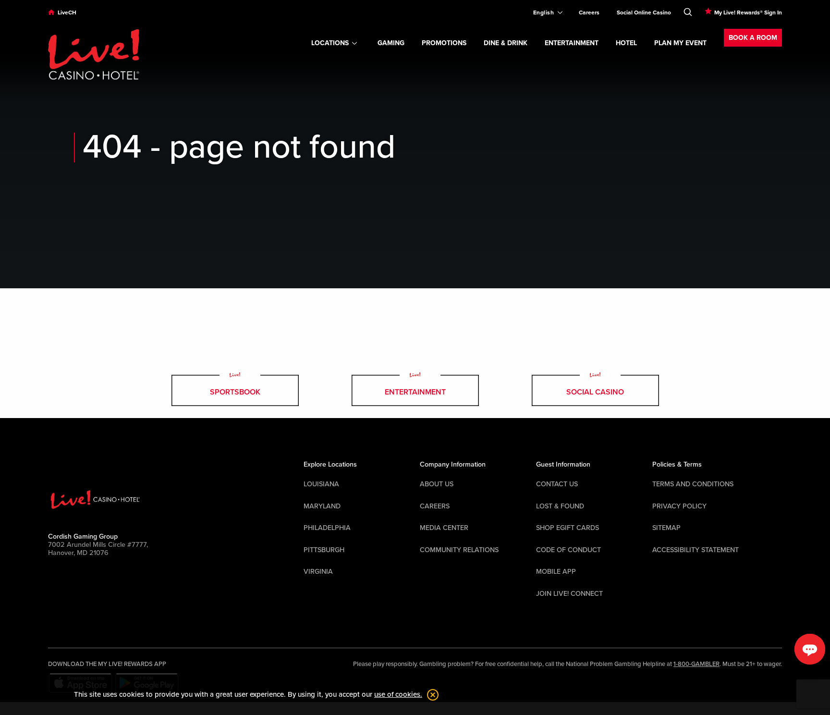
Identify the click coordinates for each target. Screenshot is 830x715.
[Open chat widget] (809, 649)
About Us (436, 484)
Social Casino (595, 392)
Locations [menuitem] (330, 43)
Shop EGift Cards (567, 528)
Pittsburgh (324, 550)
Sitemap (666, 528)
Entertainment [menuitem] (571, 43)
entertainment (415, 392)
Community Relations (459, 550)
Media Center (444, 528)
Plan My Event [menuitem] (680, 43)
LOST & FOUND (560, 506)
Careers (435, 506)
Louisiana (321, 484)
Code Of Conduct (568, 550)
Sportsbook (235, 392)
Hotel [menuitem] (626, 43)
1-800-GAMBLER (696, 664)
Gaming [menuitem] (391, 43)
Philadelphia (327, 528)
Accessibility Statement (695, 550)
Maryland (322, 506)
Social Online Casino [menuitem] (644, 12)
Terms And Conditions (692, 484)
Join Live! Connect (569, 594)
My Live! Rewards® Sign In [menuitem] (748, 12)
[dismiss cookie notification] (430, 695)
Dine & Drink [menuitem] (505, 43)
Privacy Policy (679, 506)
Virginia (318, 571)
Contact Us (557, 484)
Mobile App (556, 571)
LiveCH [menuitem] (67, 12)
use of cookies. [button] (398, 694)
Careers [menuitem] (589, 12)
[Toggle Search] (688, 10)
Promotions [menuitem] (444, 43)
